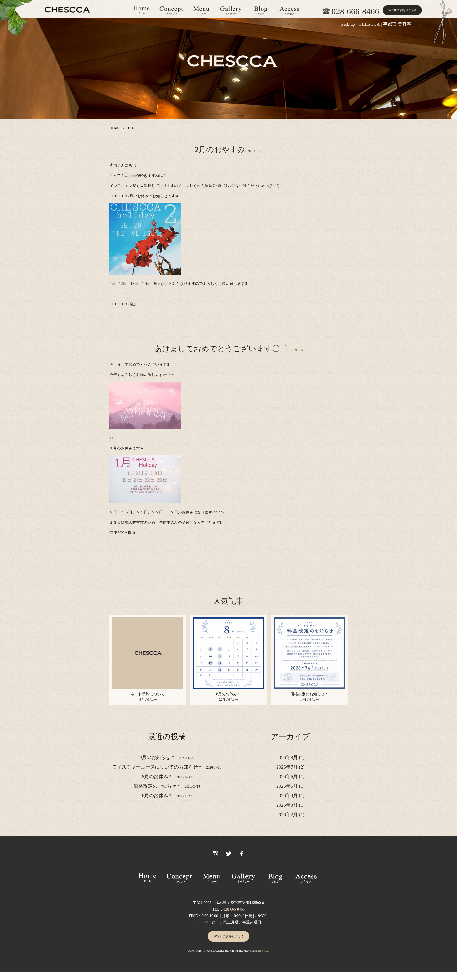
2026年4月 (287, 795)
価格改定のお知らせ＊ (309, 694)
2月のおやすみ (220, 149)
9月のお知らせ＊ (157, 757)
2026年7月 (287, 767)
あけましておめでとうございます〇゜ (221, 348)
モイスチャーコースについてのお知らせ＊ (157, 767)
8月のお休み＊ (228, 694)
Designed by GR (260, 950)
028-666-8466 (234, 909)
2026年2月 (287, 814)
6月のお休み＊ (157, 795)
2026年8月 (287, 757)
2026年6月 (287, 776)
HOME (114, 128)
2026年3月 (287, 805)
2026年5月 (287, 786)
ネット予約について (147, 694)
